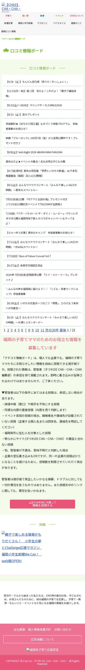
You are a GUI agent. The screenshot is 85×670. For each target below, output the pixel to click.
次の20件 (52, 329)
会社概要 (19, 629)
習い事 (25, 15)
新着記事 (8, 23)
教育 (42, 15)
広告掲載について (42, 639)
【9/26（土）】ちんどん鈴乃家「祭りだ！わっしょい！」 (37, 81)
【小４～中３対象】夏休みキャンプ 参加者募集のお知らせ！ (40, 232)
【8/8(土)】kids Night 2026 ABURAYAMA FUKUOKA (34, 152)
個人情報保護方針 (39, 629)
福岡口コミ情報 (8, 31)
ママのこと (42, 23)
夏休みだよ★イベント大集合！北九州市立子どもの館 (35, 161)
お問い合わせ (62, 629)
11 (42, 329)
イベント (59, 15)
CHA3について (76, 15)
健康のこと (76, 23)
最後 (63, 329)
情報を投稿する (42, 503)
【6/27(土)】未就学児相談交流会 (24, 265)
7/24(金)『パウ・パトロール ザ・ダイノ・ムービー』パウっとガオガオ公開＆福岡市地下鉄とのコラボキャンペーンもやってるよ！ (42, 218)
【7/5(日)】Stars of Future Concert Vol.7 (28, 256)
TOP (4, 38)
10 (37, 329)
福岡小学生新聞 (25, 23)
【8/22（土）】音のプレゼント (23, 114)
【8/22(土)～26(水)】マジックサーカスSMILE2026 (34, 105)
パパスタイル (59, 23)
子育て (8, 15)
